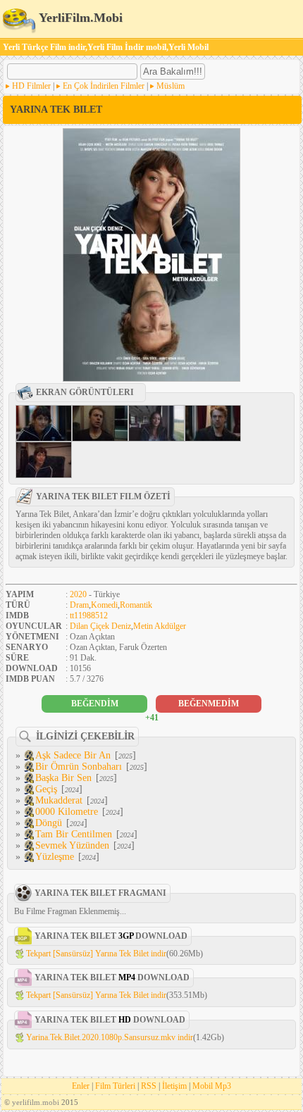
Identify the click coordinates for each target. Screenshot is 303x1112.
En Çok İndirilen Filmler (103, 86)
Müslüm (170, 86)
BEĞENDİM (94, 703)
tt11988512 (89, 615)
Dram (79, 605)
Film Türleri (115, 1086)
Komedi (104, 605)
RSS (148, 1086)
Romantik (136, 605)
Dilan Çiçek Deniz (100, 626)
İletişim (174, 1086)
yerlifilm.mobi (35, 1102)
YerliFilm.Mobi (79, 18)
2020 (78, 594)
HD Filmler (31, 86)
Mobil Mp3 (211, 1086)
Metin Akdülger (159, 626)
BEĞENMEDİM (208, 703)
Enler (80, 1086)
